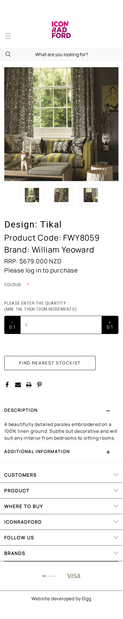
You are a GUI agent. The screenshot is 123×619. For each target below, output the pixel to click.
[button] (61, 410)
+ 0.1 (110, 324)
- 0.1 (12, 324)
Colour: (13, 284)
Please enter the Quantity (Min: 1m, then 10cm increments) (41, 306)
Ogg (86, 598)
